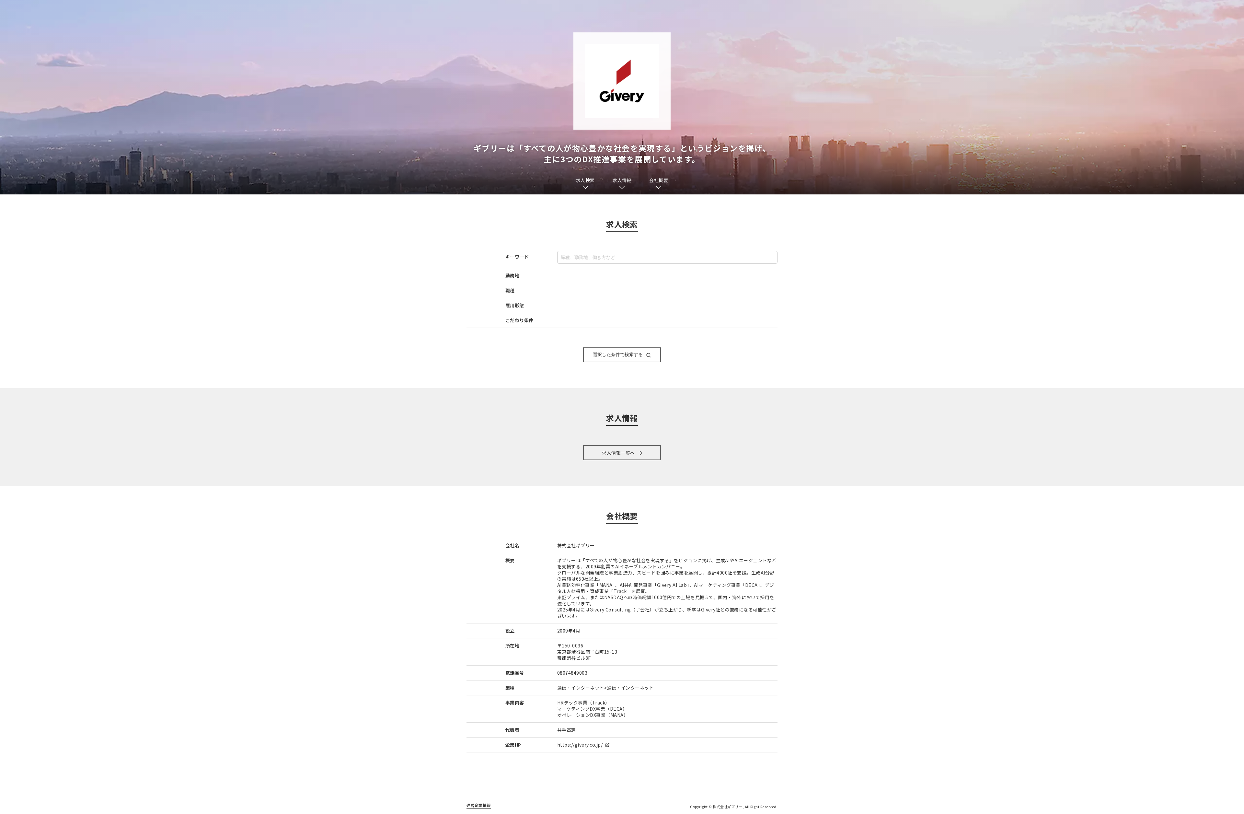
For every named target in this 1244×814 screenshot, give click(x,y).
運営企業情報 (478, 805)
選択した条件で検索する (618, 354)
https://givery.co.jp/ (580, 744)
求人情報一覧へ (618, 452)
